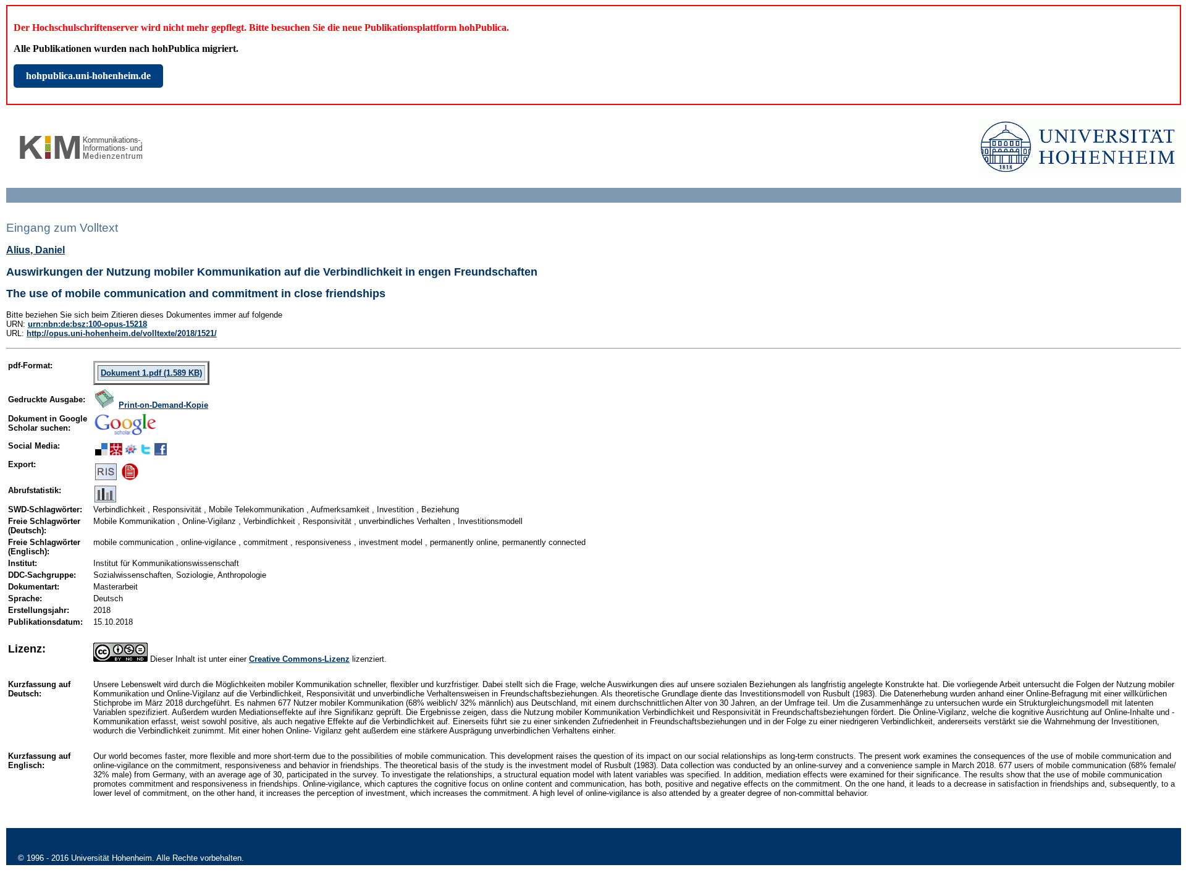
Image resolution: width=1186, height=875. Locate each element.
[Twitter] (146, 452)
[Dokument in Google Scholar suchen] (125, 436)
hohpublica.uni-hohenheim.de (88, 75)
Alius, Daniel (35, 250)
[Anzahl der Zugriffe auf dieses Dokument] (105, 499)
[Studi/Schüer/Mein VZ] (131, 452)
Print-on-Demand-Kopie (163, 405)
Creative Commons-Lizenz (299, 659)
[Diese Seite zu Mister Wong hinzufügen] (116, 452)
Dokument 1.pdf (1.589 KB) (151, 373)
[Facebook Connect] (160, 452)
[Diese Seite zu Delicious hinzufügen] (101, 452)
